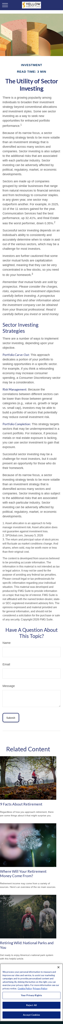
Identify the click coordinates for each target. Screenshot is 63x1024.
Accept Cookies (31, 1014)
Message (9, 686)
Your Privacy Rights (31, 995)
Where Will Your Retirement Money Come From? (23, 873)
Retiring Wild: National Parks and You (27, 944)
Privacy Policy (40, 988)
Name (7, 643)
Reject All (31, 1005)
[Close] (58, 967)
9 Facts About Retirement (21, 804)
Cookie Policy (25, 988)
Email (6, 664)
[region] (31, 992)
